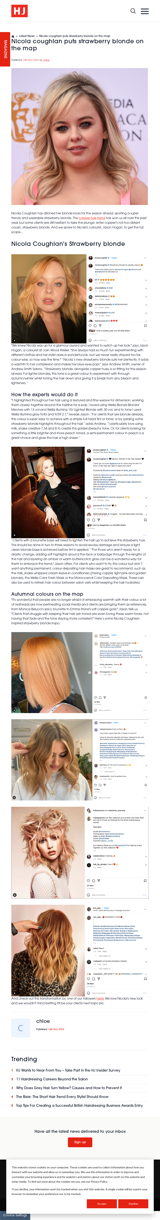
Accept (101, 1203)
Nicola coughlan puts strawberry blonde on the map (74, 36)
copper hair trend (92, 218)
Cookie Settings (15, 1215)
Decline (133, 1203)
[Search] (133, 11)
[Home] (12, 36)
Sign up (80, 1142)
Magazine (5, 49)
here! (100, 998)
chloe (46, 60)
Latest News (27, 36)
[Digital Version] (3, 24)
